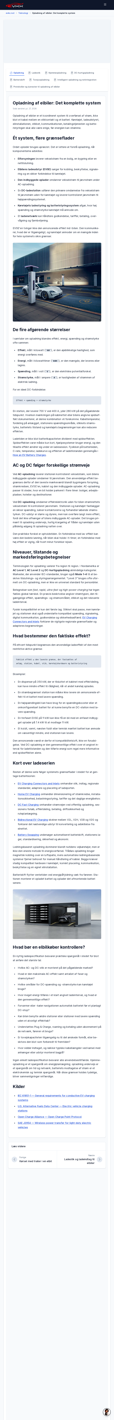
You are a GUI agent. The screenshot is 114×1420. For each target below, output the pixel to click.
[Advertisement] (57, 41)
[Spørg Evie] (107, 1412)
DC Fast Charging (28, 804)
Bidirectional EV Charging (33, 819)
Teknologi (23, 13)
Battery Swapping (28, 834)
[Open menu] (105, 5)
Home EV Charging (29, 794)
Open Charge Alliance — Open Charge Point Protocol (50, 1116)
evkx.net (10, 13)
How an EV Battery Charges (29, 455)
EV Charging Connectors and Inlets (39, 783)
